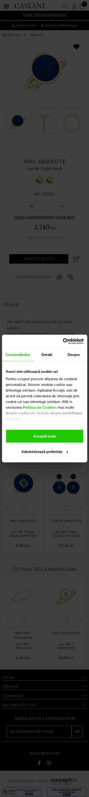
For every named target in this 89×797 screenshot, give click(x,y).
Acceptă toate (44, 436)
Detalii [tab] (47, 354)
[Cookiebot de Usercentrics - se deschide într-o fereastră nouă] (63, 341)
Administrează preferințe (41, 452)
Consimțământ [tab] (17, 354)
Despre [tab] (74, 354)
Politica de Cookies (39, 407)
